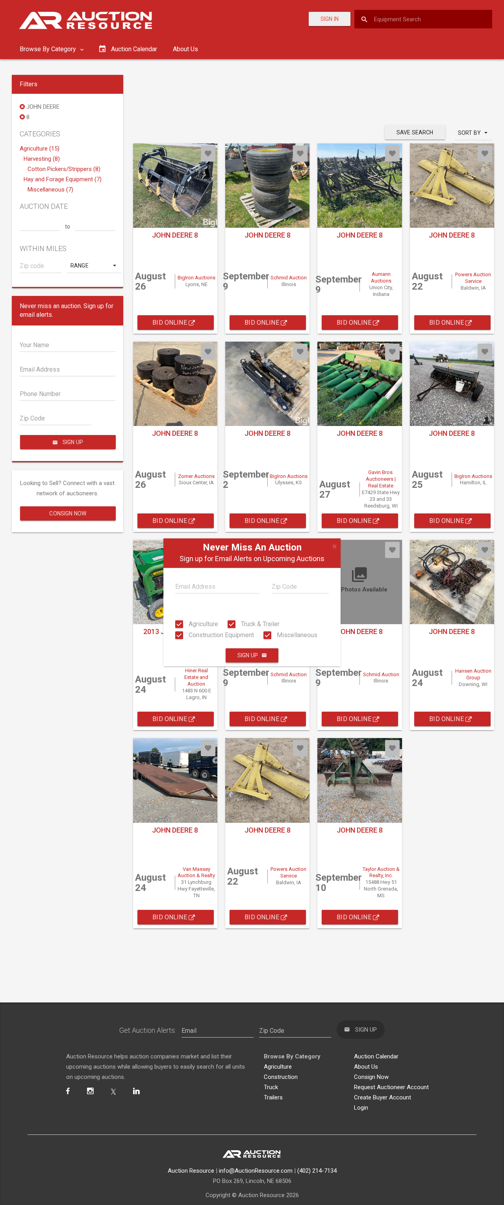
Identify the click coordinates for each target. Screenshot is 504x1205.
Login (361, 1107)
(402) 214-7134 (317, 1170)
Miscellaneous (296, 635)
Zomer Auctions (196, 476)
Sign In (330, 19)
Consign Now (67, 513)
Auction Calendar (376, 1056)
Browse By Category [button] (49, 49)
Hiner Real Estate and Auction (196, 677)
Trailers (273, 1097)
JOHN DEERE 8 (175, 235)
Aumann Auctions (381, 277)
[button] (94, 265)
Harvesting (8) (42, 158)
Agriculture (202, 624)
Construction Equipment (220, 635)
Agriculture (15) (39, 148)
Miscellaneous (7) (50, 189)
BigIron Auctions (196, 278)
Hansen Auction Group (473, 674)
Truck (271, 1087)
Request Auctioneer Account (391, 1087)
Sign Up (247, 656)
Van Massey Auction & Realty (196, 872)
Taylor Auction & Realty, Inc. (381, 872)
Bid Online (170, 322)
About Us (185, 49)
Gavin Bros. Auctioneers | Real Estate (381, 479)
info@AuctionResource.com (256, 1170)
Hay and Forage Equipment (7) (63, 179)
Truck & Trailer (259, 624)
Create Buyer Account (382, 1097)
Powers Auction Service (473, 277)
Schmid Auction (289, 278)
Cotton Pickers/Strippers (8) (64, 169)
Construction (281, 1076)
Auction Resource (191, 1170)
